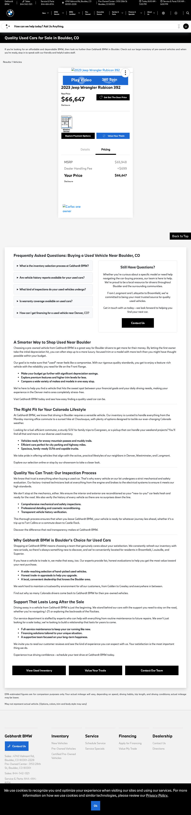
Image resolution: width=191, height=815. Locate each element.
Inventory (60, 736)
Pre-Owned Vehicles (63, 748)
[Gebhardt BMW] (21, 13)
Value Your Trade (116, 135)
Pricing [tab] (105, 149)
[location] (63, 2)
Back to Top (180, 236)
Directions (159, 748)
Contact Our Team (152, 670)
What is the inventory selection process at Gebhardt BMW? (54, 265)
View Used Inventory (39, 670)
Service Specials (94, 748)
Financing (127, 736)
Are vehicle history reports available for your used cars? (52, 277)
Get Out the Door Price (115, 97)
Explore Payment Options (78, 135)
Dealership (162, 736)
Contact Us (138, 323)
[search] (187, 13)
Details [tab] (85, 149)
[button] (125, 72)
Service (92, 736)
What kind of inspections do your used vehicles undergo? (53, 289)
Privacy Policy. (157, 795)
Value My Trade (128, 748)
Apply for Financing (130, 743)
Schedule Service (95, 743)
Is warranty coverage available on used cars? (46, 301)
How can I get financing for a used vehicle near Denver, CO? (54, 313)
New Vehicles (59, 743)
